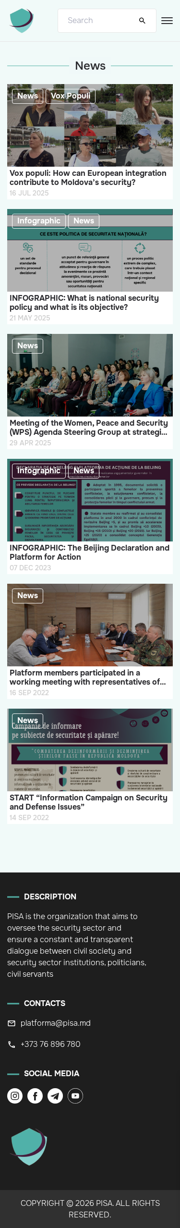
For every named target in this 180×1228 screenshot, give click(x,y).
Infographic (38, 221)
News (27, 96)
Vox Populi (70, 96)
